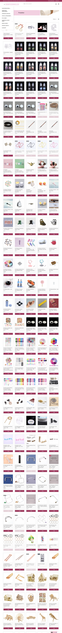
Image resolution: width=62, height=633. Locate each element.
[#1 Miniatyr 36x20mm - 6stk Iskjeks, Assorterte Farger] (8, 263)
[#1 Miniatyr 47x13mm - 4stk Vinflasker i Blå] (19, 283)
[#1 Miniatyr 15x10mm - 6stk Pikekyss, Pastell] (8, 183)
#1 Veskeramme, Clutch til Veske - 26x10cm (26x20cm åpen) (53, 506)
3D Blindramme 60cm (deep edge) (18, 584)
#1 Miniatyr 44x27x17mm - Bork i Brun (53, 270)
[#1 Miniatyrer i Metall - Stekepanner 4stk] (19, 303)
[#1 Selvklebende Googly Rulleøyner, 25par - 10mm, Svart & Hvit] (42, 322)
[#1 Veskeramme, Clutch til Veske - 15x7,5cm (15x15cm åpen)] (31, 459)
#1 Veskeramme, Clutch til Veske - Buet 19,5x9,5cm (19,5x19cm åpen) (19, 526)
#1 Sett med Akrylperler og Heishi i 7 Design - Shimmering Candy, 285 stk (8, 369)
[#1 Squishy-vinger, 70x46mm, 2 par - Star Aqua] (8, 439)
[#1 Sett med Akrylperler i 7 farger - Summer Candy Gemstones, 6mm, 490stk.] (54, 342)
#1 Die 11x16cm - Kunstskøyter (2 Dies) (41, 34)
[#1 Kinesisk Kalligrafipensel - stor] (54, 125)
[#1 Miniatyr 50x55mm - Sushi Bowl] (31, 283)
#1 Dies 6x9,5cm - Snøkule (8, 52)
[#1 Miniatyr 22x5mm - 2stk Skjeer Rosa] (54, 183)
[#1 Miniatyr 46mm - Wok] (8, 283)
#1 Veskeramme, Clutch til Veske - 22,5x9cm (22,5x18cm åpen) (7, 506)
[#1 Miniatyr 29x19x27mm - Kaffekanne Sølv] (54, 222)
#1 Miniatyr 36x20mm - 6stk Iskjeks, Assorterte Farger (7, 270)
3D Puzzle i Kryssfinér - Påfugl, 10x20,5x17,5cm (19, 624)
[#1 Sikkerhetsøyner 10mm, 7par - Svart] (8, 401)
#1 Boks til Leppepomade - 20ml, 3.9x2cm (31, 34)
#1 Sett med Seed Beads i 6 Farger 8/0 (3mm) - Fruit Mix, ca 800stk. (19, 388)
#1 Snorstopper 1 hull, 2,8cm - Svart (53, 427)
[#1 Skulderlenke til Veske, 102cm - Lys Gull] (42, 401)
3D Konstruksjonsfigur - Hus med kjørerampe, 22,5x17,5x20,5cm (42, 584)
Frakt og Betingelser (51, 0)
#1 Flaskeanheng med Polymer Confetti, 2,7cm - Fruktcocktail (19, 73)
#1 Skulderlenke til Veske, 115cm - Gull (7, 427)
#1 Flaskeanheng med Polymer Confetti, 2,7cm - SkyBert (30, 93)
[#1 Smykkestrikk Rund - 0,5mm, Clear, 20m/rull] (31, 420)
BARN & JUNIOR (5, 23)
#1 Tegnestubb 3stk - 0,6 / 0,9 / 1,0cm (7, 466)
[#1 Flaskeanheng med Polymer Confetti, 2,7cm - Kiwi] (54, 66)
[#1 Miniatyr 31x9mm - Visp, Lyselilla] (19, 242)
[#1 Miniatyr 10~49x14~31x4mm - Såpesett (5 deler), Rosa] (8, 163)
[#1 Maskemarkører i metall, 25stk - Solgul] (42, 144)
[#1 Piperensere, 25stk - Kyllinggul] (42, 303)
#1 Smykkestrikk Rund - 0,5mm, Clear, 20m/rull (30, 427)
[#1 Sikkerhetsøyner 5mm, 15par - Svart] (19, 401)
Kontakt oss (57, 0)
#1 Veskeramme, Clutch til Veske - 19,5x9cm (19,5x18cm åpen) (30, 486)
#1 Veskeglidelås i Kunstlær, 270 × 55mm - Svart (19, 466)
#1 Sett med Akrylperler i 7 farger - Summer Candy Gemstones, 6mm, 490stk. (53, 349)
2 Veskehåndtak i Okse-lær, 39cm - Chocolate (30, 564)
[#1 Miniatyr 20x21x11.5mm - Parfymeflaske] (31, 183)
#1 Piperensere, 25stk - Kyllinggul (42, 310)
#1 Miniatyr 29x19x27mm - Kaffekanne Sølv (53, 229)
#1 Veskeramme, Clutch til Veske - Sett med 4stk (42, 526)
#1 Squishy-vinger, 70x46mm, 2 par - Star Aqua (7, 446)
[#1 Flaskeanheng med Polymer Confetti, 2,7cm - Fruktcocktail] (19, 66)
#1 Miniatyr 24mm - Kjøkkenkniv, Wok (29, 210)
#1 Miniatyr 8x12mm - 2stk (53, 289)
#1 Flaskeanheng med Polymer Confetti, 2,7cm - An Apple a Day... (19, 53)
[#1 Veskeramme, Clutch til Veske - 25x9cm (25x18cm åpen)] (42, 499)
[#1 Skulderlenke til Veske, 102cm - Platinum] (54, 401)
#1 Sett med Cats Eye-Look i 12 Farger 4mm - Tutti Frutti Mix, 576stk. (31, 369)
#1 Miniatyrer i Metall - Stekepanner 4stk (19, 310)
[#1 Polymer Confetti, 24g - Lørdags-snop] (19, 322)
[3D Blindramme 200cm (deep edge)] (8, 577)
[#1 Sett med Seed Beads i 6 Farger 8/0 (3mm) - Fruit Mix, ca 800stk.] (19, 381)
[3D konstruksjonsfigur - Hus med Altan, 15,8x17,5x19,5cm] (31, 577)
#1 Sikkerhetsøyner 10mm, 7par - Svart (8, 408)
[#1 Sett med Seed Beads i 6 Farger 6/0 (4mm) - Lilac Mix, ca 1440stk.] (54, 361)
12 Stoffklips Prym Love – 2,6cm (42, 546)
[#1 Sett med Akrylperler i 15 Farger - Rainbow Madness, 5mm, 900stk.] (31, 342)
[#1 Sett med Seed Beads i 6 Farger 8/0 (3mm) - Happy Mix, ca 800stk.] (31, 381)
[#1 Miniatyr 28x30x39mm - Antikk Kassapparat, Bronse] (42, 222)
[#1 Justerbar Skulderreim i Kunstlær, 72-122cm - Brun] (54, 106)
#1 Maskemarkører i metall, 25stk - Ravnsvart (31, 151)
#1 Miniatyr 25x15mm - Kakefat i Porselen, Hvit (53, 210)
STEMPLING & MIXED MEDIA (5, 21)
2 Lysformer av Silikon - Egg (53, 546)
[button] (59, 4)
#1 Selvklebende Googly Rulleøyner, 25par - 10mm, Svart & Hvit (42, 329)
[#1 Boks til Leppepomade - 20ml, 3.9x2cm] (31, 27)
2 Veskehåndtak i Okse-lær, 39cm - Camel (19, 564)
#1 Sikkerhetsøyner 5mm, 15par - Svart (19, 408)
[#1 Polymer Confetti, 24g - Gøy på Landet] (8, 322)
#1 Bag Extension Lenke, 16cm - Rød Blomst (19, 34)
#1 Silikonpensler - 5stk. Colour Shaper (30, 408)
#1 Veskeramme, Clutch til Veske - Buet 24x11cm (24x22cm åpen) (30, 526)
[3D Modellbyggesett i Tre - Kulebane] (19, 597)
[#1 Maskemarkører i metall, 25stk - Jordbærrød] (19, 144)
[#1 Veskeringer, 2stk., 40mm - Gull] (8, 539)
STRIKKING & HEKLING (6, 13)
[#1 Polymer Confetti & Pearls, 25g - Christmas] (54, 303)
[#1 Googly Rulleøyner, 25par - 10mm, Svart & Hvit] (8, 106)
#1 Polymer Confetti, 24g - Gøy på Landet (7, 329)
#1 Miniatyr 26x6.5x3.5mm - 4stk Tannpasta (8, 229)
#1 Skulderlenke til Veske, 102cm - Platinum (53, 408)
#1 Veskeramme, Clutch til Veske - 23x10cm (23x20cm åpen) (19, 506)
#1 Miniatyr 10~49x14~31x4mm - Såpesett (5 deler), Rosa (7, 170)
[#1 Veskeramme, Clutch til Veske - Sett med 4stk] (42, 519)
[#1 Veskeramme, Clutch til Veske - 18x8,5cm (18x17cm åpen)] (19, 479)
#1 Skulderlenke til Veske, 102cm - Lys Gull (42, 408)
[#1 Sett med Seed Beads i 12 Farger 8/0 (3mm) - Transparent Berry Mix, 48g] (42, 361)
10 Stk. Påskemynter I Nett (30, 545)
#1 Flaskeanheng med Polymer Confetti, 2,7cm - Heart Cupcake (30, 73)
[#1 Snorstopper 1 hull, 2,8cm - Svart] (54, 420)
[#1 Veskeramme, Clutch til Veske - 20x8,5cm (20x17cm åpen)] (42, 479)
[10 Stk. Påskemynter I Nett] (31, 539)
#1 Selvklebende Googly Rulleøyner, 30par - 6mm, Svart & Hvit (53, 329)
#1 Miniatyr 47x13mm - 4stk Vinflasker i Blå (19, 290)
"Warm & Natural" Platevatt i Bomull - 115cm (8, 34)
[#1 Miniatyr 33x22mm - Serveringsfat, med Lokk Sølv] (42, 242)
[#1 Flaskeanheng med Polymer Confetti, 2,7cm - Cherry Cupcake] (54, 46)
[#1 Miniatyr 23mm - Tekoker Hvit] (19, 203)
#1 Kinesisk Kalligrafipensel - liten (30, 132)
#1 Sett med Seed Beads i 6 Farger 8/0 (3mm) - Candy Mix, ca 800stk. (7, 388)
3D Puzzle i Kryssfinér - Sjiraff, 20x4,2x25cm (42, 624)
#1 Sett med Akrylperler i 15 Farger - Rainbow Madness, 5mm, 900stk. (30, 349)
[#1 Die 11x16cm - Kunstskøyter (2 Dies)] (42, 27)
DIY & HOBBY (4, 18)
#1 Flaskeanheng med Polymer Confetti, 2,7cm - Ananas (30, 53)
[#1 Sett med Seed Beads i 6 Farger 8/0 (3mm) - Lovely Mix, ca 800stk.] (42, 381)
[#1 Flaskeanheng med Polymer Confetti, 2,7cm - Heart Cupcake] (31, 66)
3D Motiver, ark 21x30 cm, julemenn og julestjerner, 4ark (42, 604)
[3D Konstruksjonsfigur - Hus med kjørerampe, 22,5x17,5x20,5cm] (42, 577)
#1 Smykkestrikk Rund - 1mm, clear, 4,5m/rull (42, 427)
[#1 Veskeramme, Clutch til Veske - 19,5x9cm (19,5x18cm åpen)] (31, 479)
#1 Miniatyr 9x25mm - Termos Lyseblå (7, 310)
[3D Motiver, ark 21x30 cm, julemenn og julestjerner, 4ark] (42, 597)
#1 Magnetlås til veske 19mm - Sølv (7, 151)
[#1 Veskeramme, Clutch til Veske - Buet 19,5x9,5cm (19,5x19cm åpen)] (19, 519)
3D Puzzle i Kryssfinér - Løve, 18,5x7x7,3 (53, 604)
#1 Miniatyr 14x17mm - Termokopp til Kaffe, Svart (53, 170)
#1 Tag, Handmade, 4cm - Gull (42, 446)
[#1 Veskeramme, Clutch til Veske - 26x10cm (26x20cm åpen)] (54, 499)
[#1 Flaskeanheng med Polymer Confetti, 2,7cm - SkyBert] (31, 86)
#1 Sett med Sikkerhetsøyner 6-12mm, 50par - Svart (53, 388)
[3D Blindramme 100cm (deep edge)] (54, 557)
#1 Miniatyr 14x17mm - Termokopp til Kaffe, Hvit (42, 170)
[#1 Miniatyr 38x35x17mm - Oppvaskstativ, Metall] (19, 263)
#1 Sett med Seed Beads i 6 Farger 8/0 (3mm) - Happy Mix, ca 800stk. (30, 388)
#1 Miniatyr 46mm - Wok (7, 289)
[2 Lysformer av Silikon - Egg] (54, 539)
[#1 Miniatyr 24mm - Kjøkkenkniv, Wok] (31, 203)
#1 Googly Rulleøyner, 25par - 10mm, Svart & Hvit (8, 113)
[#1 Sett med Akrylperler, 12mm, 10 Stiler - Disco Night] (19, 361)
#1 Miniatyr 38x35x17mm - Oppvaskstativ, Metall (19, 270)
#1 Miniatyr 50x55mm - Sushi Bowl (30, 290)
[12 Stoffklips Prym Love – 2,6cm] (42, 539)
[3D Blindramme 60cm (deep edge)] (19, 577)
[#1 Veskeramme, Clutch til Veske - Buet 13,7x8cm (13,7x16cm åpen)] (8, 519)
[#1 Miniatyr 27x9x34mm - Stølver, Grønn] (19, 222)
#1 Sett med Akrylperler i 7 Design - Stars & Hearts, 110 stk (42, 349)
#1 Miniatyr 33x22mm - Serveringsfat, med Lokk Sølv (42, 249)
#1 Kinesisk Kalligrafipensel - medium (42, 132)
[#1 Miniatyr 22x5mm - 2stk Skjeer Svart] (8, 203)
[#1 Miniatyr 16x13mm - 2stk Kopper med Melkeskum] (19, 183)
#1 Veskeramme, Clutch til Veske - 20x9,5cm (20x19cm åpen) (53, 486)
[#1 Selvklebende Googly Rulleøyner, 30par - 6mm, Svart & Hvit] (54, 322)
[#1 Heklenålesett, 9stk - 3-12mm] (42, 106)
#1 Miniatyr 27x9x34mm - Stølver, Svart (30, 229)
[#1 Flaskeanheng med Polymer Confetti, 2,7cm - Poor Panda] (19, 86)
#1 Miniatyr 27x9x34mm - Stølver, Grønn (19, 229)
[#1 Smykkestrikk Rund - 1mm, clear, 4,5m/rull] (42, 420)
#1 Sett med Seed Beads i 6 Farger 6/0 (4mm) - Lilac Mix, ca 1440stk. (53, 369)
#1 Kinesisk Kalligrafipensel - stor (53, 132)
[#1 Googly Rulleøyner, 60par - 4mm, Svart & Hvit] (31, 106)
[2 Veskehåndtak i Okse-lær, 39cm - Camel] (19, 557)
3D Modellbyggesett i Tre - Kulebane (19, 604)
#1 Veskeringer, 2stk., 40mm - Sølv (18, 546)
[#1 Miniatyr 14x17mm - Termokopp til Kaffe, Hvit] (42, 163)
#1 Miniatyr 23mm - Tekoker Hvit (18, 210)
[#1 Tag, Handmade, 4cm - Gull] (42, 439)
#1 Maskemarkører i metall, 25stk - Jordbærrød (19, 151)
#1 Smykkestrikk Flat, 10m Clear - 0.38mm (19, 427)
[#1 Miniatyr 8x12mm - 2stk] (54, 283)
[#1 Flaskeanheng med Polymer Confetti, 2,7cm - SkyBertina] (42, 86)
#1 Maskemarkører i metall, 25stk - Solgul (42, 151)
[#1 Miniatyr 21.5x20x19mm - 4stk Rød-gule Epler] (42, 183)
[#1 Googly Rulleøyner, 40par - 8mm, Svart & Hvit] (19, 106)
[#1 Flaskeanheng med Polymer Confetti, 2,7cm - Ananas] (31, 46)
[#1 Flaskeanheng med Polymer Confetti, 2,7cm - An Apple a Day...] (19, 46)
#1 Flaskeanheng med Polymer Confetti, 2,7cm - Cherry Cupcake (53, 53)
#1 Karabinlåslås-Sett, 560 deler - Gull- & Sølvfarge (19, 132)
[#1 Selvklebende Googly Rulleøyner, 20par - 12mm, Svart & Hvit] (31, 322)
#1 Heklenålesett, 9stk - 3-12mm (42, 113)
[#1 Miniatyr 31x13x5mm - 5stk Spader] (8, 242)
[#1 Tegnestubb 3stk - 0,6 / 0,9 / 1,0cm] (8, 459)
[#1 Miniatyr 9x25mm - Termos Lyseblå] (8, 303)
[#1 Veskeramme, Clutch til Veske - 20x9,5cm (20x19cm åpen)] (54, 479)
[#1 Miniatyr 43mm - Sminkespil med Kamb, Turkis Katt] (42, 263)
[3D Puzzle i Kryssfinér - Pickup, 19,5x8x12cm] (31, 617)
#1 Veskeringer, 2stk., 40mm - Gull (7, 546)
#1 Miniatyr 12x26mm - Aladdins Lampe (30, 170)
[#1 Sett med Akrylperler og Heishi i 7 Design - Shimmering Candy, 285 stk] (8, 361)
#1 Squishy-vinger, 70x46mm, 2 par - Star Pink (19, 446)
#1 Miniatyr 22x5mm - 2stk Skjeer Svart (8, 210)
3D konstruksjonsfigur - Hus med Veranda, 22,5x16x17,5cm (7, 604)
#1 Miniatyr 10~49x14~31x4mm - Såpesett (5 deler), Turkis (19, 170)
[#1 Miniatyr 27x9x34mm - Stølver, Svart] (31, 222)
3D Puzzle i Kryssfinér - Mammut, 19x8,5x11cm (7, 624)
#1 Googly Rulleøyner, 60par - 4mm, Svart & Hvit (30, 113)
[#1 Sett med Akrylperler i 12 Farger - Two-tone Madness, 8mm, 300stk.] (8, 342)
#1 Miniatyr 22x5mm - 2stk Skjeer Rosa (53, 190)
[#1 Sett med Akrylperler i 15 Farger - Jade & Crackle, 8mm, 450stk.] (19, 342)
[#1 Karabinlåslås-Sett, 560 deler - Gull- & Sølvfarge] (19, 125)
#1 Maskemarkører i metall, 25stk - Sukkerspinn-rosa (53, 151)
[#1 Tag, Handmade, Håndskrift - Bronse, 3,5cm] (54, 439)
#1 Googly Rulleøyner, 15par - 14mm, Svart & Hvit (53, 93)
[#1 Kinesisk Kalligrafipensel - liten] (31, 125)
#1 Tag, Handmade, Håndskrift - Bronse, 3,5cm (53, 446)
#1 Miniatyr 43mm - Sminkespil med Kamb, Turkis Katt (42, 270)
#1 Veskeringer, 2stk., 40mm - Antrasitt (53, 526)
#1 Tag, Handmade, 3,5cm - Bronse (30, 446)
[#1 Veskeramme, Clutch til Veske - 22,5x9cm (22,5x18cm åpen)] (8, 499)
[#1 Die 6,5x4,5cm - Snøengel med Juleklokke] (54, 27)
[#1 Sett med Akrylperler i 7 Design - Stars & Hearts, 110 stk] (42, 342)
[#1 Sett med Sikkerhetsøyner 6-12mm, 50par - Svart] (54, 381)
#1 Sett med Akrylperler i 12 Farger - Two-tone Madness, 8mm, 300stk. (7, 349)
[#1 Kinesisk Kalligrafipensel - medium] (42, 125)
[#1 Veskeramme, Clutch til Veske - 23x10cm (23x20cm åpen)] (19, 499)
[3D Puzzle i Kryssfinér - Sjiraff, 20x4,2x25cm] (42, 617)
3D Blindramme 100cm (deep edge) (53, 564)
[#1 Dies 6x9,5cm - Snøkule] (8, 46)
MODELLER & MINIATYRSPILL (4, 11)
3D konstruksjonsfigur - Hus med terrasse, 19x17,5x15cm (53, 584)
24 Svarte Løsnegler (41, 563)
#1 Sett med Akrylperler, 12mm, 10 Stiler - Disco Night (19, 369)
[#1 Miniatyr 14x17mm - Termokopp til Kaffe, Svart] (54, 163)
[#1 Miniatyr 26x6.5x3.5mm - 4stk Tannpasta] (8, 222)
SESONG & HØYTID (5, 25)
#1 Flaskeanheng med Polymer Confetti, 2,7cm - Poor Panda (19, 93)
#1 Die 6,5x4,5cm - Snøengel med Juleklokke (53, 34)
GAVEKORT (4, 27)
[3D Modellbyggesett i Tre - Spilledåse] (31, 597)
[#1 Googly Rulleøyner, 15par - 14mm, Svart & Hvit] (54, 86)
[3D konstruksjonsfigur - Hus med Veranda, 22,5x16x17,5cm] (8, 597)
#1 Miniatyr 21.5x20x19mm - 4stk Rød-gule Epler (41, 190)
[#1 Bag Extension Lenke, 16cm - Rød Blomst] (19, 27)
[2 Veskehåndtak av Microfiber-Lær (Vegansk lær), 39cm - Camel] (8, 557)
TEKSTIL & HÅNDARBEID (6, 15)
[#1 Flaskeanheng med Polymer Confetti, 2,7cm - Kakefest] (42, 66)
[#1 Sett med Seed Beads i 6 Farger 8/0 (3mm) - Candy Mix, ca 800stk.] (8, 381)
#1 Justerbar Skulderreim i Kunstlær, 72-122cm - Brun (53, 113)
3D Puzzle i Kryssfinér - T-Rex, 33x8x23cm (53, 624)
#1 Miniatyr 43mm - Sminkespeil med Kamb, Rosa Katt (30, 270)
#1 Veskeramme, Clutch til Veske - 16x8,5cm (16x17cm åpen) (53, 466)
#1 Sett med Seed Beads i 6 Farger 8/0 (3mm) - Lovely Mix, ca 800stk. (42, 388)
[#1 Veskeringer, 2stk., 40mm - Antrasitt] (54, 519)
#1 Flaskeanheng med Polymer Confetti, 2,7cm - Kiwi (53, 73)
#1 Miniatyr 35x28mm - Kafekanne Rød (53, 249)
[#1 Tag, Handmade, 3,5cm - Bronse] (31, 439)
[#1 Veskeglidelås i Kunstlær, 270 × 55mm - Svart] (19, 459)
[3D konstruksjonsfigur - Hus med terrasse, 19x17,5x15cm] (54, 577)
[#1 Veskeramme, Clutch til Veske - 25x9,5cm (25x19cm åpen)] (31, 499)
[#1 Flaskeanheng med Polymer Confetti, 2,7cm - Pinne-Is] (8, 86)
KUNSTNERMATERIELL (6, 8)
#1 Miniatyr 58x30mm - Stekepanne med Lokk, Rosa (42, 290)
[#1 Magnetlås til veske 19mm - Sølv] (8, 144)
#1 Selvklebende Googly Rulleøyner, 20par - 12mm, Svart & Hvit (30, 329)
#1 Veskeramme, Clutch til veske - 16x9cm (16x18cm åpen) (8, 486)
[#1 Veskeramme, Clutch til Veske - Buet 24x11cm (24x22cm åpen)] (31, 519)
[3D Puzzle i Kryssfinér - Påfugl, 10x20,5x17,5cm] (19, 617)
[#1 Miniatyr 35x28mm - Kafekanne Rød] (54, 242)
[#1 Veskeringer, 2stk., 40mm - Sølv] (19, 539)
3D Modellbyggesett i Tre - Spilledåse (30, 604)
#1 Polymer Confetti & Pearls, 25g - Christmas (53, 310)
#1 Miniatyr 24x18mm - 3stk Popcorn (42, 210)
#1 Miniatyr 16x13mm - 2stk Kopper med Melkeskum (19, 190)
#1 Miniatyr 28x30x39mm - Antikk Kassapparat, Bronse (42, 229)
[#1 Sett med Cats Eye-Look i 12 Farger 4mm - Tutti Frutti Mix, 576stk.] (31, 361)
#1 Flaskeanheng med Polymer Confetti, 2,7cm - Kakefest (42, 73)
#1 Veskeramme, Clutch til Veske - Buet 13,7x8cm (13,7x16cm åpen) (7, 526)
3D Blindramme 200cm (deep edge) (7, 584)
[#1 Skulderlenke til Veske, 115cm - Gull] (8, 420)
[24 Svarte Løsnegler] (42, 557)
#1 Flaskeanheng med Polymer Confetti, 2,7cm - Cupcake (7, 73)
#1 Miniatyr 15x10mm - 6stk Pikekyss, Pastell (7, 190)
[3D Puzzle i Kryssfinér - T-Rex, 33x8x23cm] (54, 617)
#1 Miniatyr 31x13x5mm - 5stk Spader (7, 249)
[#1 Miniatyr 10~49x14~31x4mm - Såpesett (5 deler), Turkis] (19, 163)
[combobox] (37, 4)
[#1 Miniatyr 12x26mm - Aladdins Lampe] (31, 163)
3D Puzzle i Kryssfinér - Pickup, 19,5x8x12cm (30, 624)
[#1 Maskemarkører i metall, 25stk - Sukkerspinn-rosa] (54, 144)
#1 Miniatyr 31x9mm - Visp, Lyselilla (18, 249)
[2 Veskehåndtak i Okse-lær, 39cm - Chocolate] (31, 557)
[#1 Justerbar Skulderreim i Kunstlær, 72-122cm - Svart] (8, 125)
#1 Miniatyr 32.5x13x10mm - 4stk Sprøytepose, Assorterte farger (30, 250)
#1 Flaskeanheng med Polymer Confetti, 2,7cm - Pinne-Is (7, 93)
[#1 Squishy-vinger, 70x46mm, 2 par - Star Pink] (19, 439)
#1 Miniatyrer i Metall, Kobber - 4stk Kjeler (30, 310)
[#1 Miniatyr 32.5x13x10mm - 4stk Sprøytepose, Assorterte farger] (31, 242)
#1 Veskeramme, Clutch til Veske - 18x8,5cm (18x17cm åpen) (19, 486)
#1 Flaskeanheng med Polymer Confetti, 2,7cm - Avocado (42, 53)
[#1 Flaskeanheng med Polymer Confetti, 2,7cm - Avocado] (42, 46)
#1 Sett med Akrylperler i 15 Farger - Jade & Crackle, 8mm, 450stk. (19, 349)
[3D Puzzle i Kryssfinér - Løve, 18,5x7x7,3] (54, 597)
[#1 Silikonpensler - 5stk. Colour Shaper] (31, 401)
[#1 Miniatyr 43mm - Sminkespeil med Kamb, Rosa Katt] (31, 263)
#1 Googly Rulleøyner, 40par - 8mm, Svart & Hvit (19, 113)
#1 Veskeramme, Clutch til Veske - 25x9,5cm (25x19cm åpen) (30, 506)
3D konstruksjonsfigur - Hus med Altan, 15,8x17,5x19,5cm (30, 584)
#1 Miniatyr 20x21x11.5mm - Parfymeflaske (29, 190)
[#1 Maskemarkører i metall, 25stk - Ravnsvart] (31, 144)
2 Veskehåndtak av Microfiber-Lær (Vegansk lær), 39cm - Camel (7, 564)
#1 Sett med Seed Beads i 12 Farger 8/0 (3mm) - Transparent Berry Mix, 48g (42, 369)
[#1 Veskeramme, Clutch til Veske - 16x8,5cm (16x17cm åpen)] (54, 459)
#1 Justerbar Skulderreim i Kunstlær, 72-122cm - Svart (7, 132)
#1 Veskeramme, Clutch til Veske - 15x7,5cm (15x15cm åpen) (30, 466)
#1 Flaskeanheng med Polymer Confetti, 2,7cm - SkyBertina (42, 93)
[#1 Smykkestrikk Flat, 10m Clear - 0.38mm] (19, 420)
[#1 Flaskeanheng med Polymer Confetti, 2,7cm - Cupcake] (8, 66)
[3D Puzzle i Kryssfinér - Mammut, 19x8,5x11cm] (8, 617)
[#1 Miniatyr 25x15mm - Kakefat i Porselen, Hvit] (54, 203)
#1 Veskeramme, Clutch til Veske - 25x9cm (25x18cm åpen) (42, 506)
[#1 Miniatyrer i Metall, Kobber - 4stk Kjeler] (31, 303)
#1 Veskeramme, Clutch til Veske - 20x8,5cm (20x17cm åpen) (42, 486)
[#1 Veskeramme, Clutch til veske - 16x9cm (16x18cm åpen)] (8, 479)
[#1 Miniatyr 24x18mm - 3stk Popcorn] (42, 203)
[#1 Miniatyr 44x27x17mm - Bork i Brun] (54, 263)
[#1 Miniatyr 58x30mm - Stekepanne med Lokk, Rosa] (42, 283)
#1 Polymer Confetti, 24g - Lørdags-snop (19, 329)
